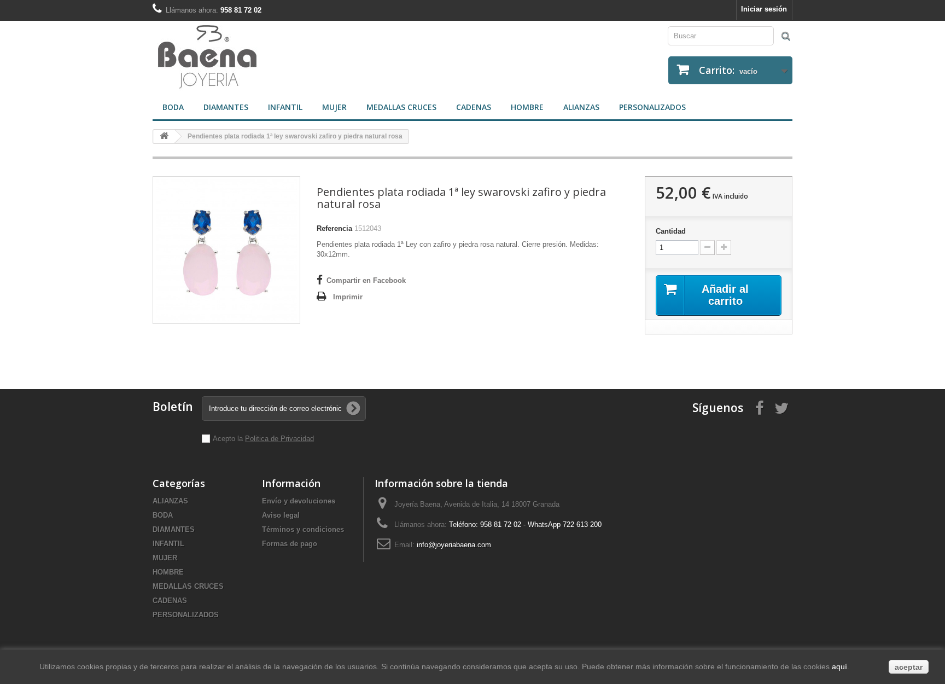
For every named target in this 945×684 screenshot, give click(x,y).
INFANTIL (285, 107)
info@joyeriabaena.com (454, 545)
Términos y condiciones (303, 529)
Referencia (334, 228)
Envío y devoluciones (298, 501)
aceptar (909, 667)
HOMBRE (527, 107)
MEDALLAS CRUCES (401, 107)
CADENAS (473, 107)
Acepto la (229, 438)
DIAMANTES (225, 107)
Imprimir (348, 297)
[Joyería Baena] (308, 58)
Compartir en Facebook (366, 280)
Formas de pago (289, 544)
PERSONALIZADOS (652, 107)
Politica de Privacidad (279, 438)
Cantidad (671, 231)
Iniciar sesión (764, 9)
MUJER (334, 107)
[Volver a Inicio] (164, 136)
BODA (173, 107)
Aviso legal (281, 515)
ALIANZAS (581, 107)
